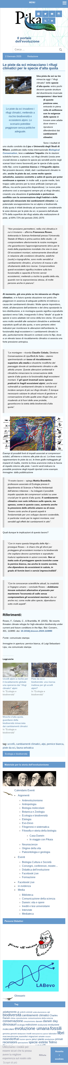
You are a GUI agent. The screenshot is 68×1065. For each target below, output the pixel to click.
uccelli (11, 744)
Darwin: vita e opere (33, 902)
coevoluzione (21, 1018)
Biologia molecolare (33, 808)
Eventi (21, 857)
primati (59, 1039)
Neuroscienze (30, 844)
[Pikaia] (35, 30)
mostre (48, 1036)
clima (13, 1018)
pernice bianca (55, 744)
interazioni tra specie (40, 1034)
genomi (13, 1034)
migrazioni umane (36, 1036)
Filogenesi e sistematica (35, 827)
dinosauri (10, 1024)
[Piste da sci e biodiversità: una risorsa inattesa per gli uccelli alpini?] (44, 670)
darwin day (50, 1021)
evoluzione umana (32, 1028)
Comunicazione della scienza (38, 898)
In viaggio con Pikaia (41, 839)
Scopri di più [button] (10, 1062)
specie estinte (38, 1042)
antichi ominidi (26, 1012)
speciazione (23, 1043)
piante (41, 1039)
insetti (28, 1034)
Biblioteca (27, 895)
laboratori (53, 1034)
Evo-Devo (27, 823)
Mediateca (28, 913)
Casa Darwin (37, 835)
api (48, 1012)
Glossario (19, 995)
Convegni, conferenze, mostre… (40, 866)
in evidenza (24, 886)
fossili (56, 1028)
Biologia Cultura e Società (36, 862)
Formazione (28, 877)
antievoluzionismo (40, 1012)
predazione (50, 1039)
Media (21, 889)
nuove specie (25, 1039)
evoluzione (42, 1025)
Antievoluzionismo (32, 800)
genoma (6, 1034)
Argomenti (23, 795)
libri (60, 1032)
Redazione (32, 56)
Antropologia (29, 804)
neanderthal (11, 1039)
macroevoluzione (10, 1036)
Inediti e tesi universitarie (36, 906)
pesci (34, 1039)
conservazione (13, 1021)
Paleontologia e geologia (36, 852)
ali (18, 1012)
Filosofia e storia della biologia (39, 830)
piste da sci (9, 747)
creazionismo (29, 1021)
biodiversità (12, 1015)
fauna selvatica (25, 747)
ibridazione (22, 1034)
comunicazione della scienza (40, 1018)
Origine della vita (31, 848)
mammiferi (23, 1036)
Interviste (27, 910)
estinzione (31, 1024)
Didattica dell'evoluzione (35, 869)
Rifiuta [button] (42, 1055)
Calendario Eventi (24, 790)
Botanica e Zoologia (33, 811)
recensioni (10, 1042)
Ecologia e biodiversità (16, 754)
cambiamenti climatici (28, 744)
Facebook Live (30, 873)
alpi (43, 744)
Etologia (26, 819)
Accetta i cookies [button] (59, 1055)
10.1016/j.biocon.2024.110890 (36, 631)
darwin (39, 1021)
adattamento (10, 1012)
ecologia (21, 1025)
